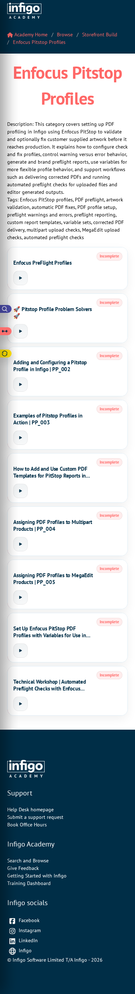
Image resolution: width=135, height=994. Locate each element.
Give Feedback (23, 868)
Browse (65, 34)
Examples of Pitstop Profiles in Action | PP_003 (47, 419)
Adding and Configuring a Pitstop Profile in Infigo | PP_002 (50, 366)
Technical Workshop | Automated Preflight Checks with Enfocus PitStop (49, 685)
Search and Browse (28, 860)
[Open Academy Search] (6, 309)
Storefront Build (99, 34)
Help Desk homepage (30, 809)
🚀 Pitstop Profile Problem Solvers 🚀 (52, 313)
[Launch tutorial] (20, 278)
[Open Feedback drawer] (6, 353)
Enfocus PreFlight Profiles (42, 262)
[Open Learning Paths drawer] (6, 331)
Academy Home (30, 34)
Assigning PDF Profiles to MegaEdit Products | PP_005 (53, 579)
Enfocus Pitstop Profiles (39, 42)
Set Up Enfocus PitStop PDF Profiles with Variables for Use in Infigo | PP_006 (49, 632)
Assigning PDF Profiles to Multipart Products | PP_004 (52, 526)
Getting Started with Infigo (37, 875)
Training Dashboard (29, 883)
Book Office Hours (27, 824)
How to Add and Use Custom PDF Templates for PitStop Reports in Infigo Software (50, 472)
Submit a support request (35, 817)
